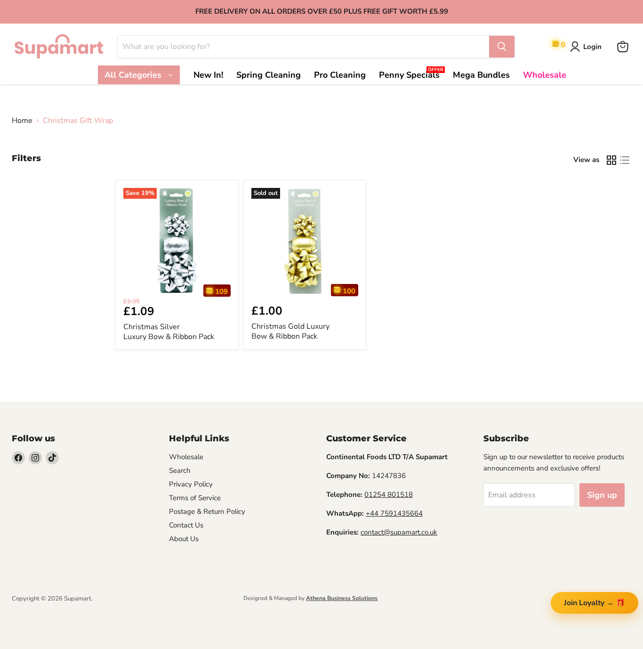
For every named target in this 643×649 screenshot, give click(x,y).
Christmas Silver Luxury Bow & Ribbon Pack (168, 332)
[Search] (501, 46)
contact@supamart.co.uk (399, 532)
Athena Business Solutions (342, 598)
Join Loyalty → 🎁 (594, 603)
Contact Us (186, 525)
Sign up (602, 495)
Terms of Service (195, 498)
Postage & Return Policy (207, 511)
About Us (184, 539)
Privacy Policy (191, 484)
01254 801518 (388, 494)
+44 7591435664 (394, 513)
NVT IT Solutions (27, 606)
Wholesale (186, 457)
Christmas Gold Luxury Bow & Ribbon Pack (290, 331)
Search (180, 470)
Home (22, 120)
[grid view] (611, 160)
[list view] (624, 160)
